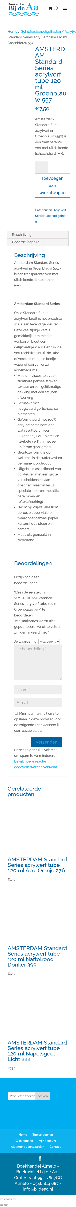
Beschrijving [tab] (21, 235)
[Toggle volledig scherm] (6, 1199)
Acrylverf (59, 210)
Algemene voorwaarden (27, 1146)
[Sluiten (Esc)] (14, 1199)
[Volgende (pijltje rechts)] (6, 1205)
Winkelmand (24, 1141)
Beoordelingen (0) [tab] (26, 242)
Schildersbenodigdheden (41, 32)
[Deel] (10, 1199)
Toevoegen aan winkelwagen (52, 185)
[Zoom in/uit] (1, 1199)
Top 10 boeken (43, 1134)
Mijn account (47, 1141)
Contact (55, 1146)
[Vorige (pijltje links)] (1, 1205)
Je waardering (26, 641)
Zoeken (42, 1096)
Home (12, 32)
